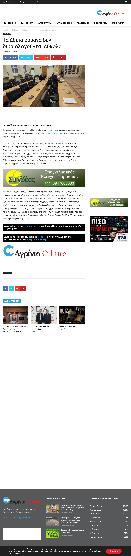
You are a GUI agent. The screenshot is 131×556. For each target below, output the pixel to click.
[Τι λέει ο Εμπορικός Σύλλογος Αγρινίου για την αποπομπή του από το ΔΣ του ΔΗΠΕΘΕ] (15, 315)
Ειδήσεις (12, 23)
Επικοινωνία (118, 23)
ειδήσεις (42, 236)
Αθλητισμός (83, 23)
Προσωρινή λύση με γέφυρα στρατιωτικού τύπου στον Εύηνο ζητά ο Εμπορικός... (71, 520)
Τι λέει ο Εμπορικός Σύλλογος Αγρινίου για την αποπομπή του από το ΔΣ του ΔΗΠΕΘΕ (15, 328)
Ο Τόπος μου (100, 23)
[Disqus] (44, 379)
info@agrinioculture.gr (23, 517)
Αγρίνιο (16, 273)
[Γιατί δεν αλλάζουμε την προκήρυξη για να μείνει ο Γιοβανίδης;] (43, 315)
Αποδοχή (114, 551)
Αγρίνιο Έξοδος (64, 23)
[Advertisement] (44, 115)
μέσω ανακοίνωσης (54, 133)
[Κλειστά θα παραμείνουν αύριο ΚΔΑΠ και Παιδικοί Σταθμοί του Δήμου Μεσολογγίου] (52, 508)
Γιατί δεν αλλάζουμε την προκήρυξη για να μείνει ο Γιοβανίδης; (41, 328)
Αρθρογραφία (45, 23)
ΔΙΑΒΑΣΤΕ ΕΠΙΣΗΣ (11, 301)
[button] (126, 2)
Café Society (27, 23)
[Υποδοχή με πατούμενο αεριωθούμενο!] (72, 315)
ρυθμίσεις (17, 553)
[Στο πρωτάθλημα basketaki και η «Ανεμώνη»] (52, 533)
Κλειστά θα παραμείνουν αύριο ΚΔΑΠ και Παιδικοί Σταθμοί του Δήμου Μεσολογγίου (72, 507)
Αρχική (5, 30)
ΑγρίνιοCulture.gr (38, 239)
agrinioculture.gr (31, 226)
